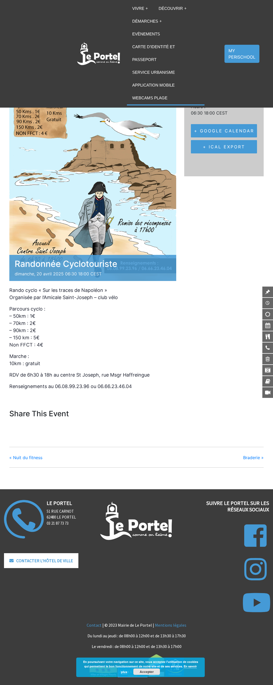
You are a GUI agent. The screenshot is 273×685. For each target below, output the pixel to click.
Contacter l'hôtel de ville (44, 560)
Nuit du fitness (25, 457)
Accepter (147, 671)
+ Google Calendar (224, 130)
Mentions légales (170, 625)
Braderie (253, 457)
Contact (94, 625)
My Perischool (241, 54)
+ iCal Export (224, 146)
